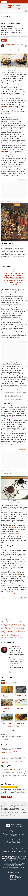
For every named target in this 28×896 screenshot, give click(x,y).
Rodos (14, 417)
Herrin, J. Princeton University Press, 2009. (12, 627)
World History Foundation (7, 856)
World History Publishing (8, 860)
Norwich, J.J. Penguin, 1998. (12, 628)
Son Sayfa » (17, 726)
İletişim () (7, 850)
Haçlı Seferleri (16, 574)
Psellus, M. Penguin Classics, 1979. (13, 630)
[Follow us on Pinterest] (13, 843)
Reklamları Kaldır (22, 179)
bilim (3, 151)
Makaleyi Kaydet (5, 50)
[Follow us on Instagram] (18, 843)
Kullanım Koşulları (19, 848)
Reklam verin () (15, 850)
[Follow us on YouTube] (20, 843)
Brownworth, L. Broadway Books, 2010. (12, 624)
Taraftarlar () (21, 851)
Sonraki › (10, 726)
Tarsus (8, 415)
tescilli (19, 867)
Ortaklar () (14, 851)
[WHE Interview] (10, 672)
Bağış (5, 1)
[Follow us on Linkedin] (15, 843)
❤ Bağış (4, 40)
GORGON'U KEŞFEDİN (7, 260)
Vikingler (15, 527)
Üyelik (9, 796)
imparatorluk (5, 106)
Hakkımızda (6, 848)
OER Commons (11, 809)
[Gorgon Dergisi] (14, 222)
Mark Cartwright (11, 44)
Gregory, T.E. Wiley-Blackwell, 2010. (13, 625)
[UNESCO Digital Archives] (14, 877)
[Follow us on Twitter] (10, 843)
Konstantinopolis (6, 95)
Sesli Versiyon (14, 50)
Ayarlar (12, 848)
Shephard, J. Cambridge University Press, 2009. (13, 635)
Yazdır (21, 50)
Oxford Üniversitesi (6, 803)
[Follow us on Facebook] (8, 843)
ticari (24, 867)
